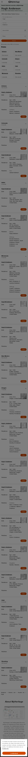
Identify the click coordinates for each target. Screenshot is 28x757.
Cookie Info (5, 748)
